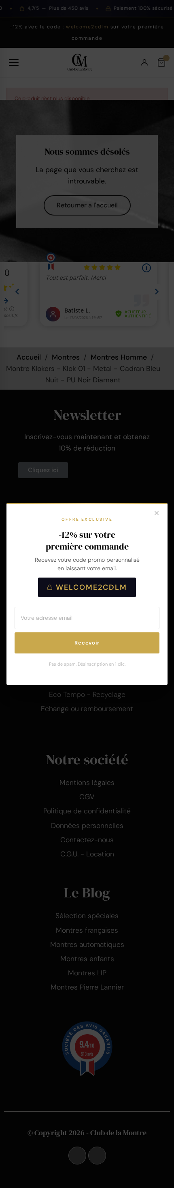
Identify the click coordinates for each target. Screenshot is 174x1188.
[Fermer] (156, 514)
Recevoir (86, 642)
